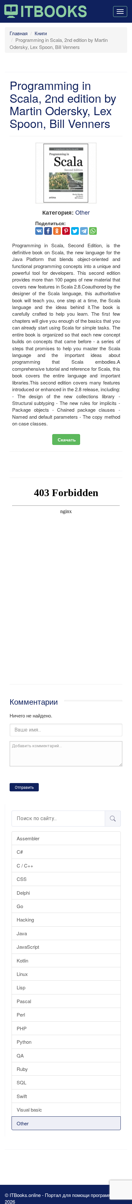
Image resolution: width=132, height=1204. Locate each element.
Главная (19, 33)
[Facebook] (48, 231)
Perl (21, 1014)
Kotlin (22, 960)
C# (20, 851)
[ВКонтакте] (39, 231)
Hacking (25, 919)
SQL (21, 1082)
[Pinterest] (66, 231)
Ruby (22, 1068)
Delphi (23, 892)
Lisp (21, 987)
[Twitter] (75, 231)
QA (20, 1055)
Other (23, 1123)
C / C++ (25, 865)
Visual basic (29, 1109)
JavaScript (28, 946)
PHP (22, 1028)
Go (20, 906)
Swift (22, 1096)
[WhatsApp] (93, 231)
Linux (22, 973)
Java (22, 933)
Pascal (24, 1001)
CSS (22, 878)
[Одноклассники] (57, 231)
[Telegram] (84, 231)
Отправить (24, 787)
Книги (41, 33)
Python (24, 1041)
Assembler (28, 838)
